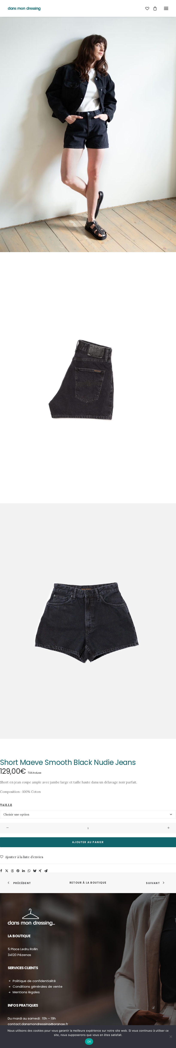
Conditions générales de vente (37, 986)
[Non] (170, 1036)
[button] (166, 8)
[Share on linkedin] (23, 870)
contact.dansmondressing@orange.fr (38, 1024)
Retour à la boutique (88, 882)
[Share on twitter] (6, 870)
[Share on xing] (40, 870)
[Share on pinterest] (17, 870)
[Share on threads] (12, 870)
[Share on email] (45, 870)
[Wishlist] (145, 8)
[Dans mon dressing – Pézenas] (24, 8)
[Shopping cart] (153, 8)
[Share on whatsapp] (29, 870)
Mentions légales (26, 992)
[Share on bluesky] (34, 870)
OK (89, 1041)
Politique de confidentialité (34, 981)
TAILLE (6, 805)
